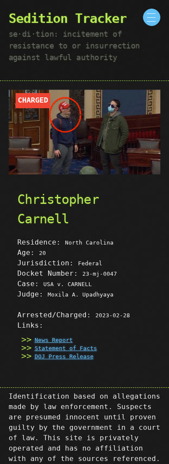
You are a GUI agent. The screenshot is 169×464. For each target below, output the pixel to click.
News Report (54, 340)
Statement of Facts (66, 348)
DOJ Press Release (64, 356)
